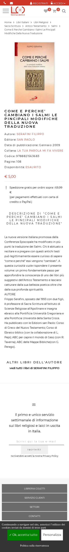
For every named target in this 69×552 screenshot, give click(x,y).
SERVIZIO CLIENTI (34, 497)
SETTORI (34, 507)
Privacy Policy (50, 456)
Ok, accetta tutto (24, 535)
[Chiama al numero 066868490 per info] (5, 2)
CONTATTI (34, 516)
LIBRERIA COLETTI (34, 488)
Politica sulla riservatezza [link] (34, 545)
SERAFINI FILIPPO (46, 368)
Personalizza (52, 535)
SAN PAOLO (26, 139)
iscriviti (34, 449)
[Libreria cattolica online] (18, 11)
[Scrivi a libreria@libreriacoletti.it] (11, 2)
